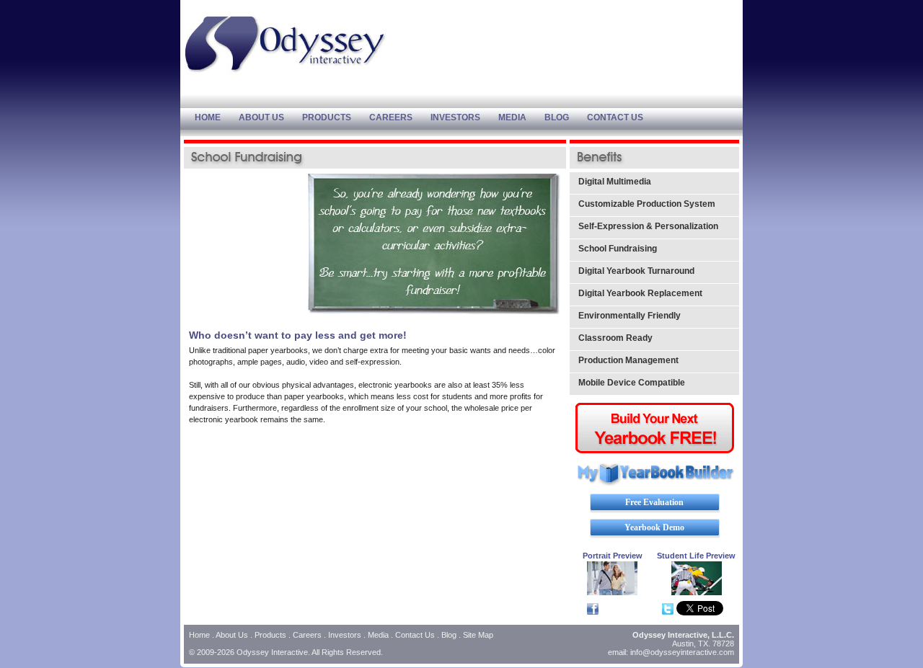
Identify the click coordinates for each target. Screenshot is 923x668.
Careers (307, 635)
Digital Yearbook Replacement (640, 293)
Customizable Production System (646, 204)
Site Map (478, 635)
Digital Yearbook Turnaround (636, 271)
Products (270, 635)
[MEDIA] (521, 117)
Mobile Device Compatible (631, 383)
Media (378, 635)
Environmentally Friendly (629, 316)
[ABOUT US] (270, 117)
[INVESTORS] (464, 117)
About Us (232, 635)
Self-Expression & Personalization (648, 226)
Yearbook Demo (654, 527)
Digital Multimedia (614, 182)
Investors (344, 635)
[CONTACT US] (624, 117)
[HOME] (217, 117)
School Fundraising (617, 249)
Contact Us (415, 635)
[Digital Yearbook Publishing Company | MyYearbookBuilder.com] (654, 482)
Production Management (628, 360)
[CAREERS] (399, 117)
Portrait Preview (612, 555)
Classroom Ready (615, 338)
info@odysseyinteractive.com (682, 652)
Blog (448, 635)
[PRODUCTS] (335, 117)
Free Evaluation (654, 502)
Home (199, 635)
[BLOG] (565, 117)
